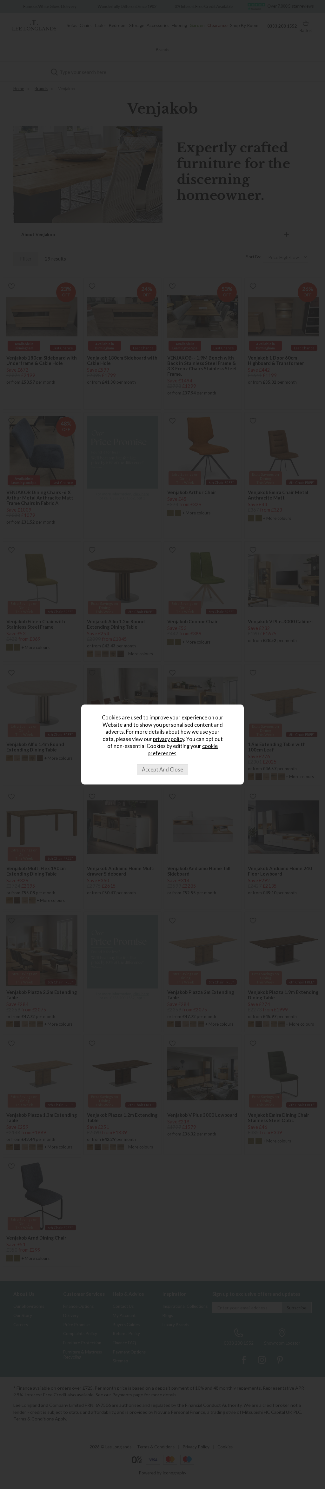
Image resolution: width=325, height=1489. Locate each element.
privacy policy (168, 739)
